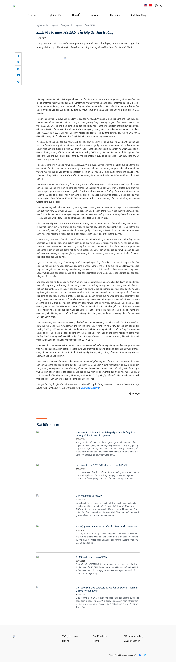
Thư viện (115, 15)
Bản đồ (76, 15)
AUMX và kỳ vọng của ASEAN (91, 557)
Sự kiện (94, 15)
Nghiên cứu (54, 15)
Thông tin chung (70, 636)
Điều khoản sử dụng (133, 636)
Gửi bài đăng (138, 15)
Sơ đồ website (100, 636)
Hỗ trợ (96, 641)
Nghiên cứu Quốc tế (62, 25)
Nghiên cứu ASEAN (86, 25)
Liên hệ (65, 641)
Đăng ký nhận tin (132, 641)
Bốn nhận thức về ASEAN (89, 496)
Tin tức (32, 15)
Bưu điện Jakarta (90, 388)
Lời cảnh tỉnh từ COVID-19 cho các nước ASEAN (101, 465)
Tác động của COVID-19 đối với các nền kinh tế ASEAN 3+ (106, 526)
